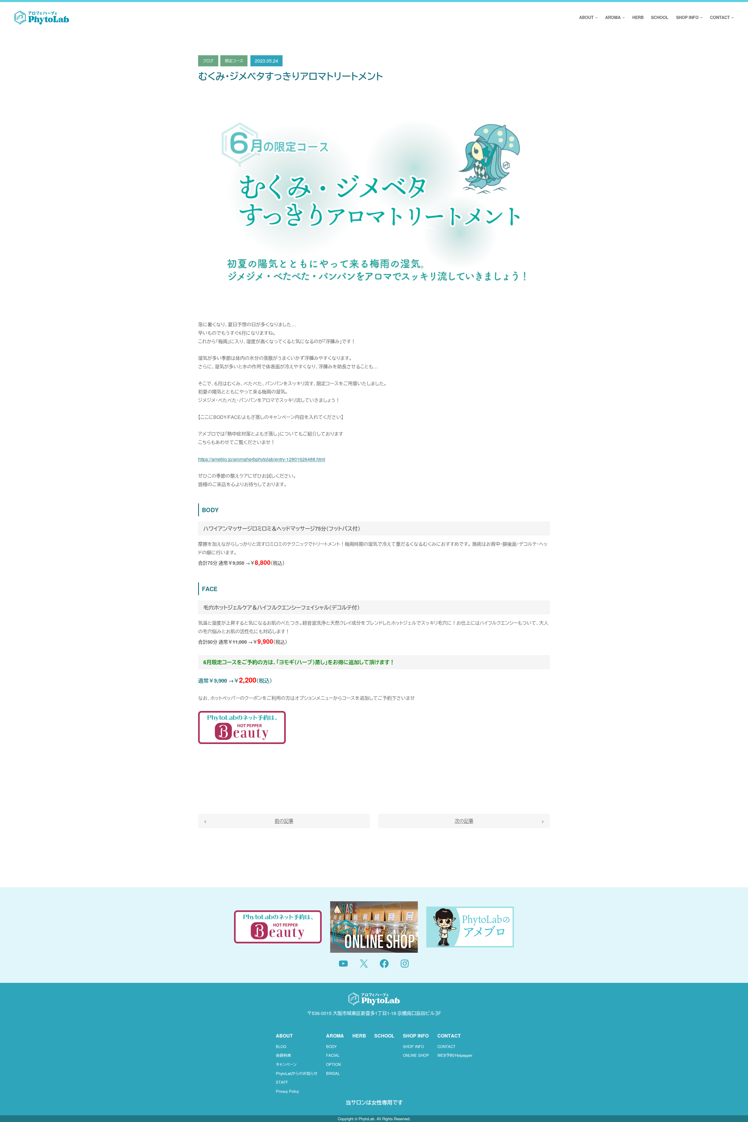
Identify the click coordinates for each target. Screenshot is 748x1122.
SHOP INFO (413, 1046)
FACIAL (333, 1055)
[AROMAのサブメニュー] (623, 17)
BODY (331, 1046)
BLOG (281, 1046)
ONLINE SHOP (416, 1055)
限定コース (234, 60)
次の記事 (464, 820)
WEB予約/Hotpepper (454, 1055)
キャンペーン (286, 1064)
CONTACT (446, 1046)
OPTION (333, 1064)
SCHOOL (384, 1035)
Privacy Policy (287, 1091)
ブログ (208, 60)
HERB (359, 1035)
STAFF (282, 1082)
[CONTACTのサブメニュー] (732, 17)
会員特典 (283, 1055)
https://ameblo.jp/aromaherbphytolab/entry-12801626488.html (261, 459)
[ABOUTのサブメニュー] (596, 17)
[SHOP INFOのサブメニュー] (701, 17)
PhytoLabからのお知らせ (297, 1073)
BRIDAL (333, 1073)
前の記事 (284, 820)
